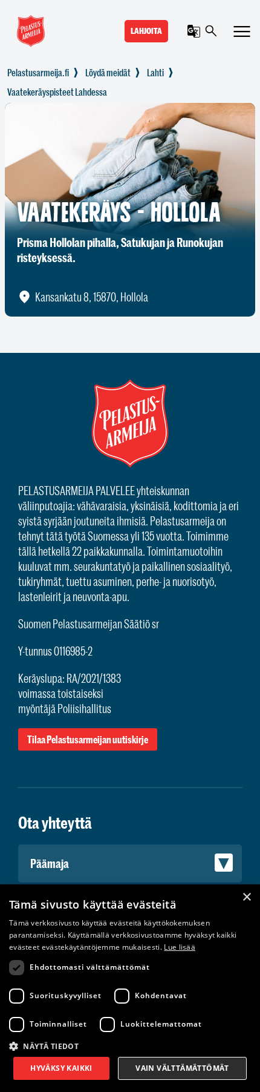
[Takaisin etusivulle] (38, 72)
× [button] (246, 897)
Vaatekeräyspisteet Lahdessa (57, 92)
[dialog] (130, 988)
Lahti (155, 72)
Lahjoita (146, 31)
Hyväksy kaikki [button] (61, 1068)
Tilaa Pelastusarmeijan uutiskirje (87, 739)
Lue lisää (179, 947)
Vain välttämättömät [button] (182, 1068)
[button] (130, 1045)
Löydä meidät (108, 72)
